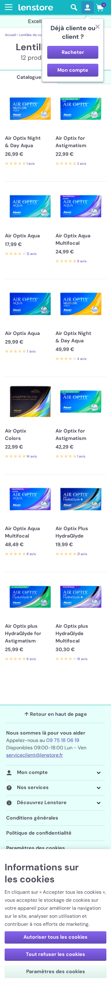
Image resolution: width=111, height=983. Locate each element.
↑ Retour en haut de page (55, 714)
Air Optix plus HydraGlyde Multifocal (72, 633)
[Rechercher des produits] (74, 7)
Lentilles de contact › (35, 35)
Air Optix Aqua (22, 235)
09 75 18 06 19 (62, 740)
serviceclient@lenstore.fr (34, 755)
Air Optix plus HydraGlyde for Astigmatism (23, 633)
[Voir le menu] (7, 7)
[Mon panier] (100, 7)
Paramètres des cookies (35, 848)
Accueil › (11, 35)
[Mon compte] (87, 7)
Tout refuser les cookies (55, 954)
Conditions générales (32, 818)
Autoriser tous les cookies (55, 937)
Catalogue (29, 77)
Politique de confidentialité (39, 833)
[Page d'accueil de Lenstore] (42, 7)
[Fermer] (97, 26)
